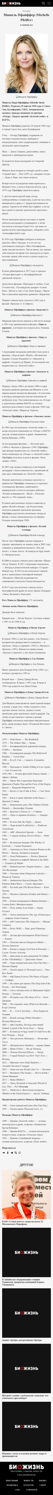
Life (17, 1490)
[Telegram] (11, 1152)
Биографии (26, 11)
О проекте (32, 1490)
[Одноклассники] (7, 1152)
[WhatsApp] (19, 1152)
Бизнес (43, 1481)
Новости (28, 1481)
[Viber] (15, 1152)
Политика (12, 1485)
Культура (29, 1485)
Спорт (43, 1485)
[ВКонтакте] (4, 1152)
